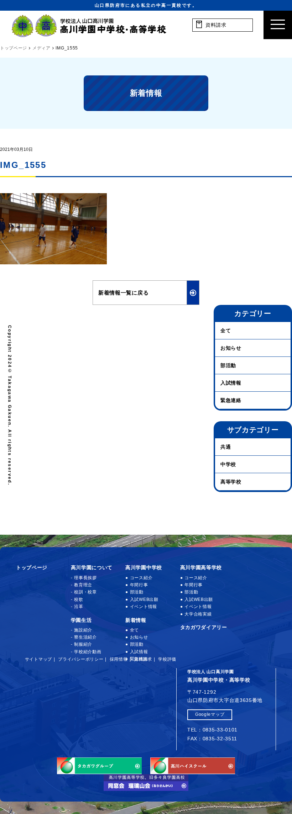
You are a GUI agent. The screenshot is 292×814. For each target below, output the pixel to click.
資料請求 (143, 659)
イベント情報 (143, 606)
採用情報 (119, 659)
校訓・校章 (85, 592)
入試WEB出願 (144, 599)
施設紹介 (83, 630)
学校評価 (167, 659)
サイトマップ (38, 659)
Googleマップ (209, 714)
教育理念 (83, 584)
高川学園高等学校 (201, 567)
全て (225, 330)
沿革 (78, 606)
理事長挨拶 (85, 577)
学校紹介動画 (87, 651)
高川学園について (92, 567)
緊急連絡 (230, 400)
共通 (225, 447)
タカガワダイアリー (203, 627)
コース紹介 (141, 577)
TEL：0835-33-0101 (212, 730)
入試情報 (230, 383)
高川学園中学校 (143, 567)
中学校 (228, 464)
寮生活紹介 (85, 637)
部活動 (228, 365)
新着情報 (135, 620)
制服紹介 (83, 644)
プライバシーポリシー (80, 659)
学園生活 (81, 620)
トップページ (31, 567)
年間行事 (139, 584)
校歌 (78, 599)
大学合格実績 (198, 614)
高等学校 (230, 482)
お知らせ (230, 348)
